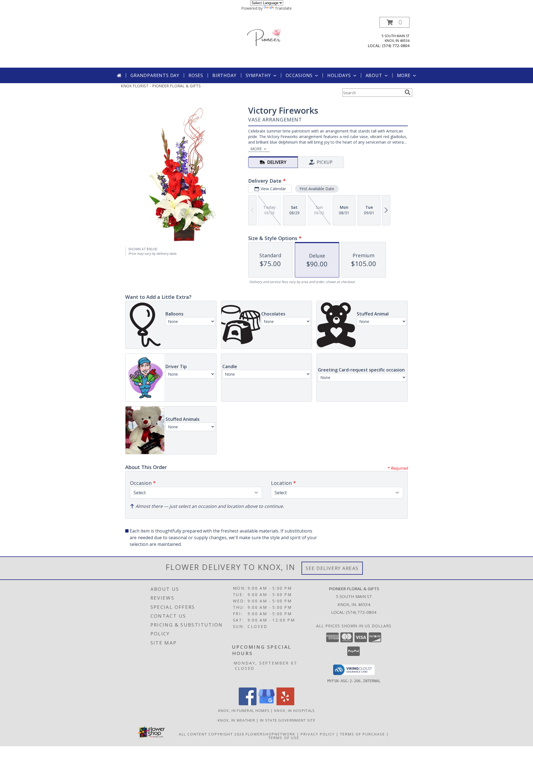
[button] (394, 22)
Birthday (224, 75)
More (404, 75)
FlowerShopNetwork (270, 734)
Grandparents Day (154, 75)
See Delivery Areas (332, 568)
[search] (407, 92)
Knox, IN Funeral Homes (244, 710)
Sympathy (258, 75)
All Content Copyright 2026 (211, 734)
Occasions (299, 75)
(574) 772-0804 (395, 45)
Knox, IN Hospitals (294, 710)
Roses (195, 75)
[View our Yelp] (285, 703)
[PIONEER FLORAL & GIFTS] (266, 42)
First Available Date (317, 188)
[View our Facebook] (248, 703)
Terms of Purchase (362, 734)
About (374, 75)
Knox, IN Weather (236, 720)
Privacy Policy (318, 734)
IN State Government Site (287, 720)
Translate (283, 8)
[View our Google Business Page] (266, 703)
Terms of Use (283, 737)
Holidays (339, 75)
